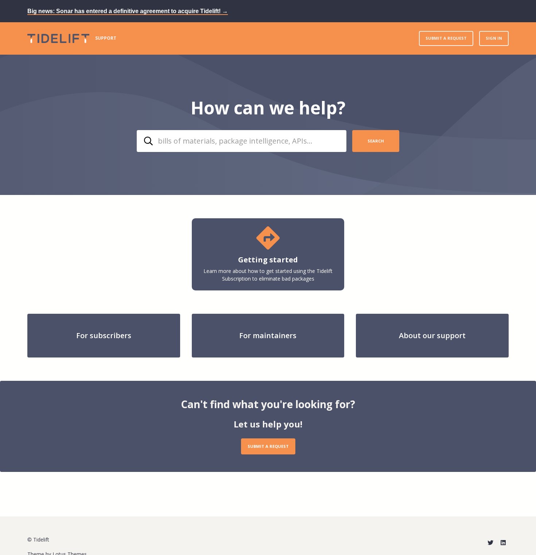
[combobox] (241, 141)
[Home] (58, 38)
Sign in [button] (494, 38)
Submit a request (446, 38)
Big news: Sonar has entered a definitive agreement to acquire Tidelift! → (127, 11)
